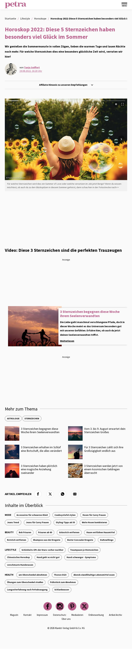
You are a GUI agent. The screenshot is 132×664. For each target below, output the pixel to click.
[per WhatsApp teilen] (62, 494)
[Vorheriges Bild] (10, 139)
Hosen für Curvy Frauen (94, 515)
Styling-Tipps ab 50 (65, 522)
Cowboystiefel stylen (65, 515)
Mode (8, 514)
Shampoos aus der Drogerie (46, 540)
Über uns (66, 618)
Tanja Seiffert (32, 67)
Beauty (9, 532)
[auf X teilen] (50, 494)
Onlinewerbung (96, 614)
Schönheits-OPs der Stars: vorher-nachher (42, 550)
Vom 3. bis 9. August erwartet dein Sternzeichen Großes (104, 430)
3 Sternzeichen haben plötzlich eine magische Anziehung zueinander (39, 469)
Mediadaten (77, 614)
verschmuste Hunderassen (20, 565)
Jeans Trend (13, 522)
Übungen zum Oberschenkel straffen (25, 582)
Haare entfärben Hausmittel (100, 532)
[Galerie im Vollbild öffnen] (122, 104)
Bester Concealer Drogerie (80, 540)
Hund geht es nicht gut (48, 557)
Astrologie (13, 418)
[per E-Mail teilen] (75, 494)
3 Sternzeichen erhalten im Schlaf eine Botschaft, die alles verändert (41, 449)
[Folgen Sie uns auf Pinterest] (72, 606)
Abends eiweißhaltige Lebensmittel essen (94, 574)
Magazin (14, 614)
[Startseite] (15, 4)
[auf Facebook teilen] (38, 494)
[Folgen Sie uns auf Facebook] (47, 606)
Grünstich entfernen (69, 532)
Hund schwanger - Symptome (81, 557)
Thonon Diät (60, 574)
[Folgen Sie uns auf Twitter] (84, 606)
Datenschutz (59, 614)
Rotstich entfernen (16, 540)
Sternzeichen (31, 418)
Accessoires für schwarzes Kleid (32, 515)
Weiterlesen (67, 340)
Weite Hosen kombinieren (94, 522)
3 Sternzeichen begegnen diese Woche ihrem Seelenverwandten (90, 313)
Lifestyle (10, 549)
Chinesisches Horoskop (18, 557)
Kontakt (27, 614)
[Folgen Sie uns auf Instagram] (60, 606)
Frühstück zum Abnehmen (63, 582)
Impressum (42, 614)
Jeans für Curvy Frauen (37, 522)
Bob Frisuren (25, 532)
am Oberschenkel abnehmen (33, 574)
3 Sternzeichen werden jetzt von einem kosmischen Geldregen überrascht (103, 469)
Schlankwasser (61, 589)
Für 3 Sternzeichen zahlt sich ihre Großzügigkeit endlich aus (103, 449)
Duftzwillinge (106, 540)
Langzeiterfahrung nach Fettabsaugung (27, 589)
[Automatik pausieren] (116, 104)
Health (9, 574)
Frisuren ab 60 (45, 532)
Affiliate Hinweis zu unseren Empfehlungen (63, 84)
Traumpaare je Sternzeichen (84, 550)
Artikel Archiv (115, 614)
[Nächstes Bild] (121, 139)
